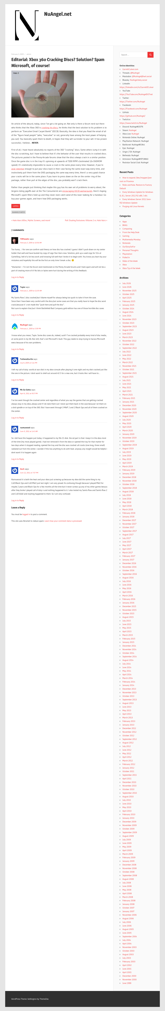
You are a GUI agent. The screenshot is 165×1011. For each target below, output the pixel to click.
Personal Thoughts (130, 250)
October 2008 (128, 871)
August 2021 (127, 376)
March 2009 (127, 854)
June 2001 (126, 968)
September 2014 (129, 656)
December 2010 (129, 782)
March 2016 (127, 595)
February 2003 (128, 961)
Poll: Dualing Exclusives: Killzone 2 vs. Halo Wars (85, 220)
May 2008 (126, 889)
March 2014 (127, 678)
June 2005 (126, 933)
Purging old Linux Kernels (133, 206)
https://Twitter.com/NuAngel (132, 101)
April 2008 (127, 893)
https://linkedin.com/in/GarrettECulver (137, 87)
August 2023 (127, 330)
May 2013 (126, 710)
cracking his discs (49, 127)
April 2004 (127, 943)
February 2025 (128, 301)
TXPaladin (24, 239)
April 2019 (126, 462)
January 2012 (128, 768)
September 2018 (129, 488)
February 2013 (128, 721)
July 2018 (126, 495)
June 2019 (126, 455)
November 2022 (129, 340)
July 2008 (126, 882)
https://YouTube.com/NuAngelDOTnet (136, 94)
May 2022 (126, 358)
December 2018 (129, 477)
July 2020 (126, 419)
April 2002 (127, 965)
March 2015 (127, 635)
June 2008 (127, 886)
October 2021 (128, 369)
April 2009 (127, 850)
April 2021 (126, 391)
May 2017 (126, 545)
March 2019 (127, 466)
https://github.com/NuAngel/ (132, 116)
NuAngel (24, 324)
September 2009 (129, 832)
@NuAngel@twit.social (142, 76)
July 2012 (126, 746)
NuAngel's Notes (18, 212)
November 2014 (129, 649)
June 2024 (126, 315)
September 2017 (129, 531)
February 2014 (128, 681)
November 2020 (129, 409)
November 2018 (129, 480)
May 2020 (126, 423)
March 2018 (127, 509)
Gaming (16, 206)
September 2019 (129, 445)
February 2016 (128, 599)
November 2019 (129, 437)
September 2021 (129, 373)
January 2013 (128, 724)
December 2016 (129, 563)
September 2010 (129, 793)
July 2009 (126, 839)
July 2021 (126, 380)
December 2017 (129, 520)
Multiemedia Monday (131, 239)
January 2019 (128, 473)
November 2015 (129, 610)
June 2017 (126, 541)
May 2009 (126, 846)
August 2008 (128, 879)
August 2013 (127, 703)
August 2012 (127, 742)
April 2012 (126, 757)
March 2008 (127, 897)
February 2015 (128, 638)
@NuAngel (135, 73)
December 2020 (129, 405)
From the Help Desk (130, 232)
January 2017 (128, 559)
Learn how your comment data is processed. (63, 521)
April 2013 (126, 714)
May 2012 (126, 753)
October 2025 (128, 294)
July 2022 (126, 351)
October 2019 (128, 441)
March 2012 (127, 760)
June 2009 (126, 843)
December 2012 (129, 728)
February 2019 (128, 470)
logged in (26, 514)
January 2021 (128, 401)
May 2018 (126, 502)
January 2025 (128, 305)
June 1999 (126, 983)
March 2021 (127, 394)
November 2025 (129, 290)
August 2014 (127, 660)
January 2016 (128, 602)
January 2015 (128, 642)
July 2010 (126, 800)
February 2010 (128, 814)
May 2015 (126, 627)
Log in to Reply (17, 277)
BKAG (124, 225)
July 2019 (126, 452)
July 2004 (126, 940)
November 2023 (129, 319)
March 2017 (127, 552)
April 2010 (127, 811)
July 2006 (126, 922)
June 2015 (126, 624)
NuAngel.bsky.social (138, 80)
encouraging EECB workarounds (77, 191)
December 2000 (129, 976)
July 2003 (126, 958)
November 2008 (129, 868)
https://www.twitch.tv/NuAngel (133, 123)
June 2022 (126, 355)
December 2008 (129, 864)
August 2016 (128, 577)
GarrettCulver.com (130, 69)
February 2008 (128, 900)
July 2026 (126, 283)
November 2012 (129, 732)
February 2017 (128, 556)
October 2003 (128, 950)
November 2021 (129, 366)
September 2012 (129, 739)
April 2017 (126, 549)
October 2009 (128, 828)
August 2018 (128, 491)
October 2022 (128, 344)
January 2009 (128, 861)
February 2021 (128, 398)
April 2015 (126, 631)
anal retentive (17, 169)
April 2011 (126, 778)
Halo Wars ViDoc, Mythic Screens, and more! (31, 220)
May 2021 (126, 387)
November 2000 (129, 979)
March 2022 (127, 362)
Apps (124, 221)
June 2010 (126, 803)
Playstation (127, 254)
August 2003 (128, 954)
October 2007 (128, 907)
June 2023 (126, 333)
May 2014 (126, 671)
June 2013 (126, 706)
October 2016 (128, 570)
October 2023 (128, 323)
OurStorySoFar (128, 246)
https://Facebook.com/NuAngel (133, 108)
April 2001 (127, 972)
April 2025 (126, 297)
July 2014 (126, 663)
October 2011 (128, 771)
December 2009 (129, 821)
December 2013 (129, 689)
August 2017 (127, 534)
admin (29, 54)
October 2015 (128, 613)
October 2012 (128, 735)
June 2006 (127, 925)
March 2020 (127, 430)
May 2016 (126, 588)
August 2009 (128, 836)
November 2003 (129, 947)
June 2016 (126, 584)
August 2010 (128, 796)
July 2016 (126, 581)
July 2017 (126, 538)
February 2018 (128, 513)
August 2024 (127, 312)
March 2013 (127, 717)
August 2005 (128, 929)
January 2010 (128, 818)
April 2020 (127, 427)
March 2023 (127, 337)
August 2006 (128, 918)
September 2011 (129, 775)
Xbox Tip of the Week (131, 268)
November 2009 (129, 825)
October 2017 (128, 527)
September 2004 (129, 936)
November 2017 (129, 524)
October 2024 (128, 308)
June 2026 (126, 287)
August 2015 (127, 617)
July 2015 (126, 620)
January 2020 (128, 434)
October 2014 (128, 653)
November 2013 (129, 692)
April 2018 (127, 506)
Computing (127, 228)
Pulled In (126, 257)
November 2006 (129, 915)
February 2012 (128, 764)
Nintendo (126, 243)
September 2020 (129, 412)
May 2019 (126, 459)
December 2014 (129, 645)
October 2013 (128, 696)
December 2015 (129, 606)
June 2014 (126, 667)
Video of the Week (130, 261)
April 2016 (127, 592)
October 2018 (128, 484)
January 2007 (128, 911)
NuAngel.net (58, 14)
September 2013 (129, 699)
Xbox (124, 264)
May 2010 (126, 807)
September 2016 (129, 574)
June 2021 (126, 383)
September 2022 (129, 348)
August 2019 (127, 448)
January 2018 (128, 516)
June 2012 (126, 750)
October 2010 (128, 789)
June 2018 (126, 498)
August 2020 (128, 416)
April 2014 (126, 674)
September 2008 (129, 875)
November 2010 (129, 785)
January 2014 (128, 685)
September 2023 (129, 326)
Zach (22, 469)
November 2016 (129, 567)
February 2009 (128, 857)
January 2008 (128, 904)
